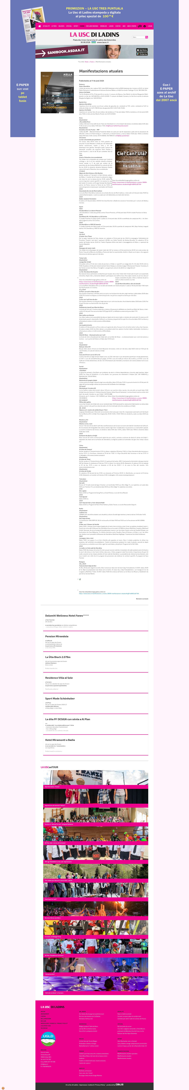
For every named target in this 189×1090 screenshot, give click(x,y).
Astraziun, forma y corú (86, 1018)
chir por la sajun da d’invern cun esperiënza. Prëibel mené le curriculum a (55, 747)
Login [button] (150, 26)
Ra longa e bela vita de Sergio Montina (90, 1075)
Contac (43, 1016)
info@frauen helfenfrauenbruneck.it (117, 126)
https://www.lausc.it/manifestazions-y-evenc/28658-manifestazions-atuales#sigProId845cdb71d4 (109, 593)
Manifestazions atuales (124, 1056)
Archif (43, 1011)
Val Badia (82, 1011)
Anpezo (82, 1068)
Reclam (43, 1021)
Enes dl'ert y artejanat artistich (88, 1031)
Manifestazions (123, 1051)
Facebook (44, 1028)
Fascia (81, 1039)
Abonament (45, 1014)
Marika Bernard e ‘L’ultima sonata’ (89, 1046)
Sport (120, 1039)
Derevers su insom (142, 599)
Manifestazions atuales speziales (127, 1053)
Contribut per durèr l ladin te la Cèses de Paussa (132, 1018)
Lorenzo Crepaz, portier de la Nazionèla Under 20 (132, 1046)
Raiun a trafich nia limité (124, 1014)
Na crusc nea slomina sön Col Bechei (89, 1016)
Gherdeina (83, 1024)
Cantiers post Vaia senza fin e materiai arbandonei (94, 1053)
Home (86, 62)
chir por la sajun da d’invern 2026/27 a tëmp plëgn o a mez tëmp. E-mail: (56, 707)
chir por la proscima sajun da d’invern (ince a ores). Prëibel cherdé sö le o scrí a (56, 666)
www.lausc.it (102, 42)
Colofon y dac (46, 1026)
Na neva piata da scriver (125, 1026)
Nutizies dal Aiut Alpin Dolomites (127, 1033)
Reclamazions (46, 1018)
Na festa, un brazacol (85, 1071)
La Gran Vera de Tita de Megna (88, 1041)
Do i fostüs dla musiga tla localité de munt (91, 1014)
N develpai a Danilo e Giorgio (87, 1043)
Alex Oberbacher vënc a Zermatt (127, 1041)
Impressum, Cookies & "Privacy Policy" (54, 1023)
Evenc (92, 62)
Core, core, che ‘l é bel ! (86, 1073)
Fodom (81, 1051)
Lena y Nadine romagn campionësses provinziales (132, 1043)
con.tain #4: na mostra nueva (87, 1029)
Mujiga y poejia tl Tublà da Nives (88, 1026)
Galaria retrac (69, 87)
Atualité (121, 1011)
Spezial (120, 1024)
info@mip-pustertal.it (122, 135)
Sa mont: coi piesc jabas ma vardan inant (129, 1016)
